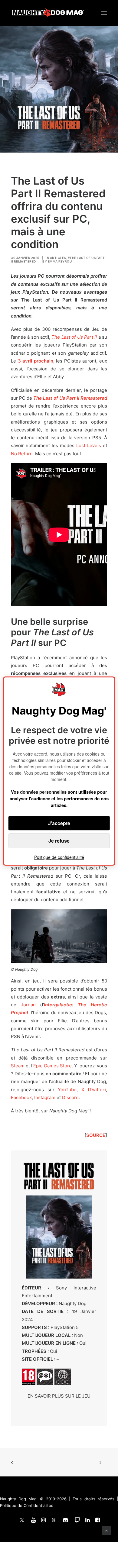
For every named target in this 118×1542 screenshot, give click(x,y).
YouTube (67, 1089)
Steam (18, 1066)
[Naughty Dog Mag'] (48, 13)
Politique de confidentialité (59, 857)
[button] (104, 13)
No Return (22, 453)
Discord (70, 1097)
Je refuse (59, 840)
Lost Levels (88, 445)
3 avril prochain (35, 361)
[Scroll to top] (106, 1530)
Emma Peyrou (60, 261)
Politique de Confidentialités (26, 1505)
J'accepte (59, 823)
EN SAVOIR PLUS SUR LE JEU (59, 1396)
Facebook (21, 1097)
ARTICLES (58, 258)
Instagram (44, 1097)
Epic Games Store (52, 1066)
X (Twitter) (93, 1089)
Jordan (28, 1005)
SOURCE (95, 1135)
